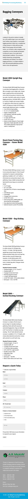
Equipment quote (7, 413)
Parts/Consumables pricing (9, 417)
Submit (4, 437)
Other (5, 419)
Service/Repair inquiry (8, 415)
